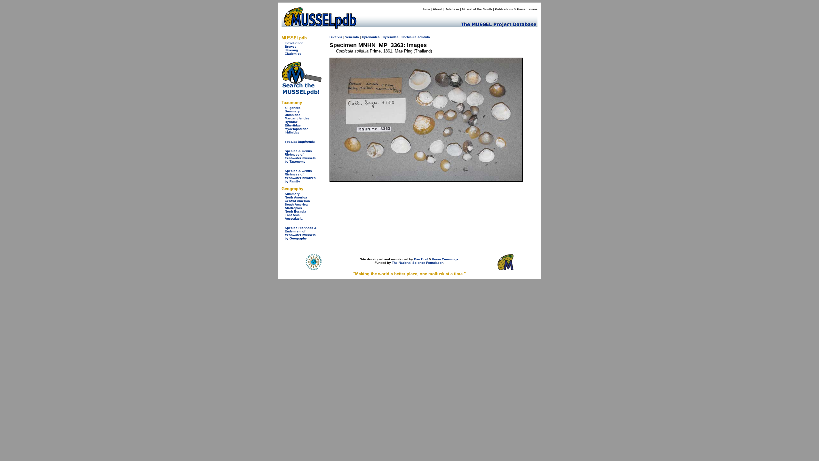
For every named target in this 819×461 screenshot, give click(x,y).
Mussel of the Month (477, 9)
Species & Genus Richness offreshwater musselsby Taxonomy (300, 156)
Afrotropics (293, 208)
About (437, 9)
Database (452, 9)
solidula (423, 37)
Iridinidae (292, 132)
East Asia (292, 215)
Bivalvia (336, 37)
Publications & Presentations (516, 9)
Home (426, 9)
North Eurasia (295, 211)
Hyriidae (291, 122)
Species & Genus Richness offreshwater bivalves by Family (300, 176)
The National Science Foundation (417, 262)
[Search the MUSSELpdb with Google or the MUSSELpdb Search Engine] (302, 93)
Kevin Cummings (445, 259)
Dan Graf (421, 259)
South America (296, 204)
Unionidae (292, 115)
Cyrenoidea (371, 37)
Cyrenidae (391, 37)
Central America (297, 201)
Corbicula (409, 37)
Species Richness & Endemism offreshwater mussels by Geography (300, 233)
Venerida (352, 37)
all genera (292, 107)
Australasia (294, 218)
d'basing (291, 50)
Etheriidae (293, 125)
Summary (292, 111)
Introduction (294, 43)
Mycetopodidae (296, 129)
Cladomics (293, 53)
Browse (291, 46)
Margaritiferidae (297, 118)
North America (296, 197)
